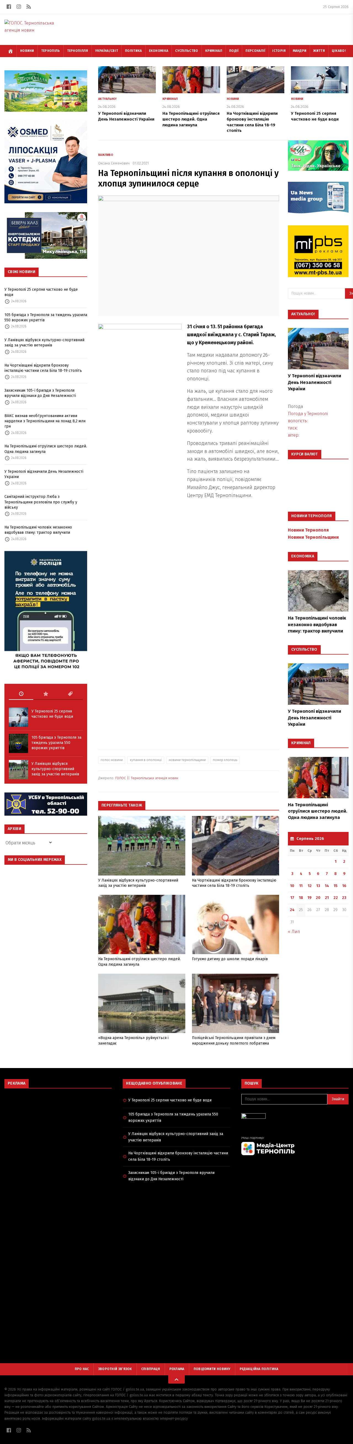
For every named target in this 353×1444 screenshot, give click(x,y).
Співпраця (150, 1369)
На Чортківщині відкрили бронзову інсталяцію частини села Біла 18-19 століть (43, 368)
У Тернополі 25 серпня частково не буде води (41, 292)
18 (301, 897)
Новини (27, 51)
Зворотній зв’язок (115, 1369)
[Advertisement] (58, 1132)
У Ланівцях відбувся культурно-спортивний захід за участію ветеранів (44, 343)
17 (292, 897)
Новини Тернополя (308, 530)
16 (344, 886)
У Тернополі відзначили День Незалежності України (43, 474)
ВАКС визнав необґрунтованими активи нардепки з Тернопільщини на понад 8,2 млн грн (44, 421)
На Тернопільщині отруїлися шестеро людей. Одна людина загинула (45, 449)
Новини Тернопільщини (313, 537)
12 (310, 886)
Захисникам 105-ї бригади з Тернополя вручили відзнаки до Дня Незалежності (40, 393)
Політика (133, 51)
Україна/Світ (106, 51)
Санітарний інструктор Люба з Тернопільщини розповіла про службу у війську (40, 502)
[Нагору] (176, 1379)
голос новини (112, 760)
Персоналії (255, 51)
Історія (279, 51)
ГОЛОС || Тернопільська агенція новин (146, 778)
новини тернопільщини (187, 760)
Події (234, 51)
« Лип (294, 931)
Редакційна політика (259, 1369)
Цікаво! (339, 51)
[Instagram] (18, 6)
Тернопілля (77, 51)
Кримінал (213, 51)
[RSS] (28, 6)
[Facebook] (8, 6)
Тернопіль (50, 51)
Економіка (159, 51)
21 (327, 897)
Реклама (176, 1369)
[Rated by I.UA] (295, 1117)
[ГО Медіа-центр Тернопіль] (295, 1145)
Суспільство (186, 51)
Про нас (82, 1369)
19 (309, 897)
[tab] (21, 694)
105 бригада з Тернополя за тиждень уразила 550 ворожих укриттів (45, 317)
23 (344, 897)
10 (292, 886)
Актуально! (107, 99)
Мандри (300, 51)
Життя (319, 51)
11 (301, 886)
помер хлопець (225, 760)
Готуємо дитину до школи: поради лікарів (230, 959)
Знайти (338, 1099)
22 (335, 897)
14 (327, 886)
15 (336, 886)
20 (318, 897)
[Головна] (10, 51)
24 (292, 909)
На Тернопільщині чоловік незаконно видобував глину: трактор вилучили (38, 530)
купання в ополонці (146, 760)
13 (318, 886)
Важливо (105, 155)
